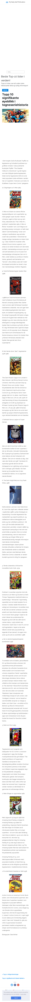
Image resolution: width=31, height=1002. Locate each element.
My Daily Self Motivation (17, 2)
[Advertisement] (15, 21)
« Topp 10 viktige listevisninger (10, 974)
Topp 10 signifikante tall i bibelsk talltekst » (13, 978)
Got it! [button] (16, 998)
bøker (5, 90)
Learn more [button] (23, 994)
